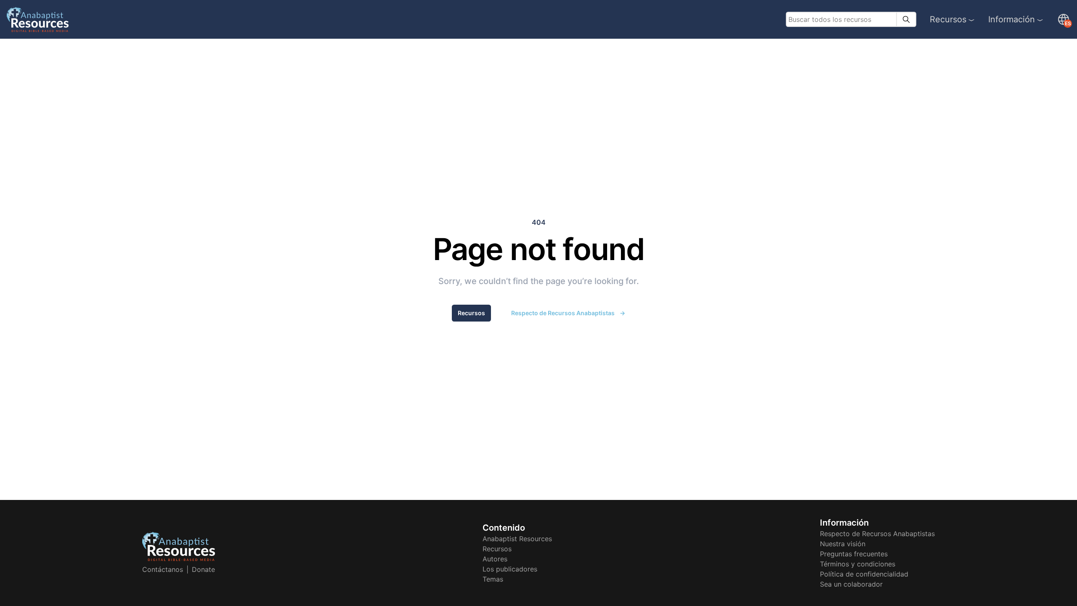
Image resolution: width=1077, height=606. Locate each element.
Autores (495, 559)
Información (1011, 19)
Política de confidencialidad (864, 574)
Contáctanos (162, 569)
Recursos (948, 19)
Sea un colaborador (851, 584)
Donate (203, 569)
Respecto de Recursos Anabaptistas (568, 312)
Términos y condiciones (857, 564)
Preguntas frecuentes (854, 554)
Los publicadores (510, 569)
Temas (493, 579)
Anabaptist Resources (517, 538)
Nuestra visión (842, 544)
